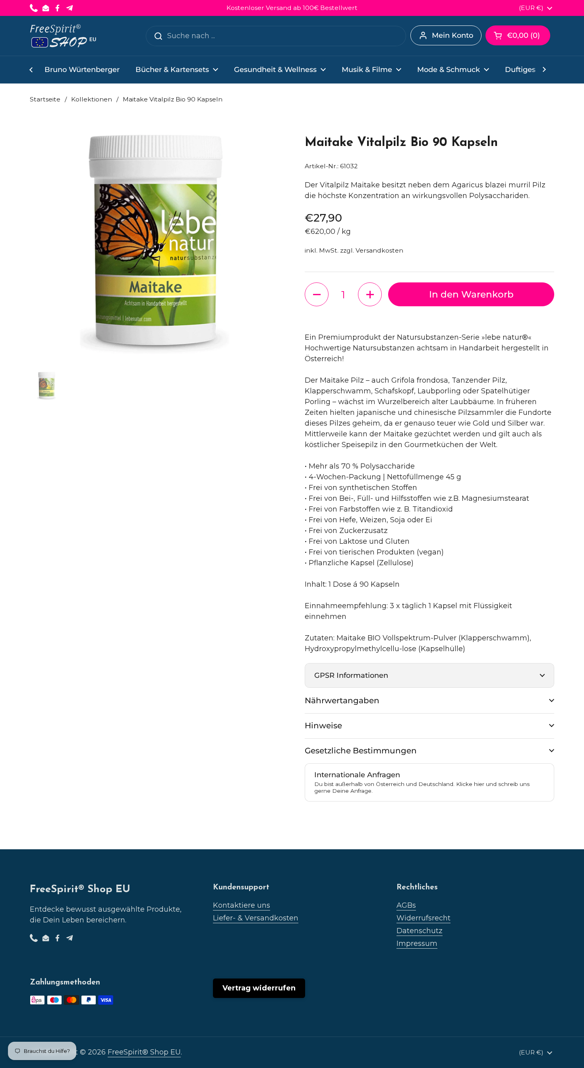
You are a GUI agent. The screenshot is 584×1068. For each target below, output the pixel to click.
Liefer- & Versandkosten (255, 918)
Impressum (416, 943)
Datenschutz (419, 930)
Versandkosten (379, 250)
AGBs (406, 905)
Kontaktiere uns (241, 905)
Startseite (45, 99)
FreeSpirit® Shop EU (144, 1052)
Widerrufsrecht (423, 918)
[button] (517, 35)
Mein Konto (452, 35)
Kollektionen (91, 99)
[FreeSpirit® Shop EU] (64, 36)
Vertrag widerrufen (259, 988)
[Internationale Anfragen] (429, 782)
